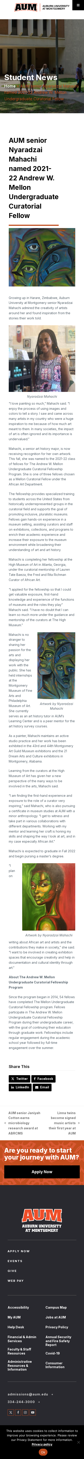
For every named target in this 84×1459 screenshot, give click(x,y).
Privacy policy (42, 1444)
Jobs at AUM (55, 1317)
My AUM (14, 1317)
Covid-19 (52, 1353)
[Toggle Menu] (78, 5)
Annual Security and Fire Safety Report (58, 1341)
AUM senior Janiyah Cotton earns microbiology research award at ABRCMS (22, 1123)
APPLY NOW (19, 1251)
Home (10, 86)
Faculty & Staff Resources (19, 1351)
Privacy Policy (56, 1327)
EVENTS (15, 1261)
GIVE (12, 1271)
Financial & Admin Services (22, 1339)
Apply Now (42, 1171)
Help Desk (16, 1327)
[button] (19, 1079)
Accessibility (18, 1307)
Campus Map (56, 1307)
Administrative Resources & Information (20, 1365)
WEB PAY (16, 1281)
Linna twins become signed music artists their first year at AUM (61, 1123)
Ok (43, 1452)
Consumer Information (55, 1365)
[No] (78, 1442)
